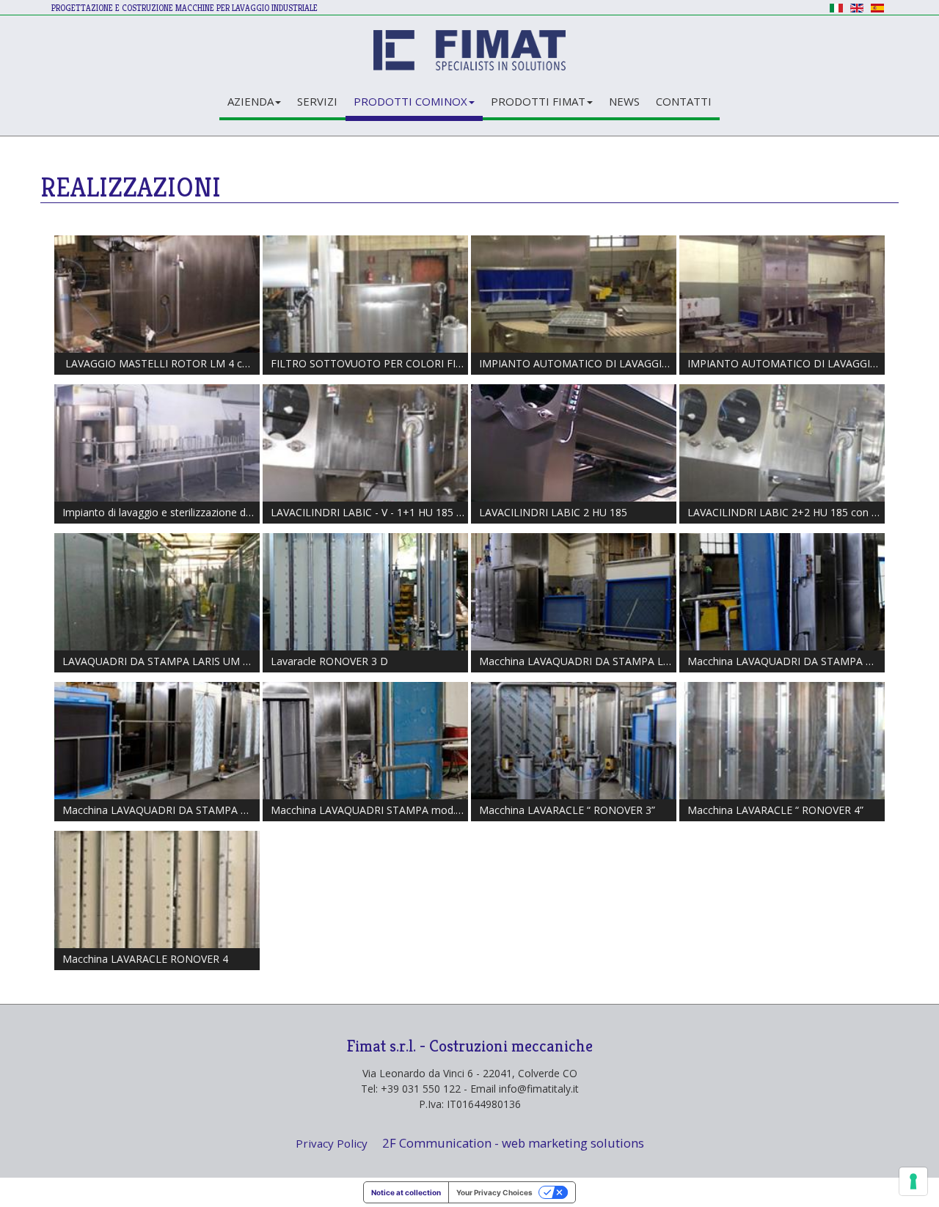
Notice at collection (406, 1192)
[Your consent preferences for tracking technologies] (913, 1181)
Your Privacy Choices (494, 1192)
